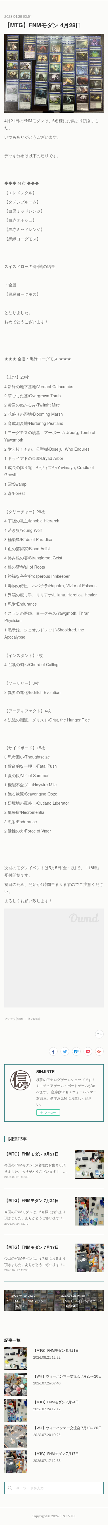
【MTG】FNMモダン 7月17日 (31, 1247)
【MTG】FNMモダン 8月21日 (31, 1154)
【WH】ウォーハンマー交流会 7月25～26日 (67, 1376)
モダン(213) (32, 1019)
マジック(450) (13, 1019)
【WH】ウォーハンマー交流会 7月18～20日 (67, 1427)
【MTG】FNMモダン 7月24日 (31, 1200)
